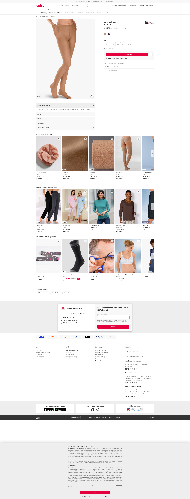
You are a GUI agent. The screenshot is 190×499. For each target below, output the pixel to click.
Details (39, 114)
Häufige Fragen (69, 354)
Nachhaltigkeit (40, 357)
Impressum (97, 417)
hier (119, 456)
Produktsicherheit (42, 123)
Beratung (98, 347)
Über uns (38, 350)
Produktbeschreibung (43, 105)
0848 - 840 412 (131, 383)
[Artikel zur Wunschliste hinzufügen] (151, 54)
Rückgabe (39, 118)
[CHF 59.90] (128, 256)
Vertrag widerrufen (75, 417)
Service (67, 347)
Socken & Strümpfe (50, 16)
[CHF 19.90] (48, 256)
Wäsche (59, 13)
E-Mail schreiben (132, 352)
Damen (39, 10)
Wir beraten (99, 13)
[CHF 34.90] (128, 206)
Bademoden (52, 13)
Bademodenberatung (101, 361)
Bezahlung (68, 352)
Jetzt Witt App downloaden (43, 352)
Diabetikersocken (42, 293)
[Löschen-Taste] (86, 5)
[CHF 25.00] (101, 206)
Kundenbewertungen (43, 127)
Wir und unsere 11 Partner (74, 448)
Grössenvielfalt (99, 359)
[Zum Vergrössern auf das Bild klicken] (92, 95)
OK (95, 492)
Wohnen (50, 10)
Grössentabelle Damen (101, 350)
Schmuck (72, 13)
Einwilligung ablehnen (85, 496)
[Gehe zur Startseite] (40, 6)
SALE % (106, 13)
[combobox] (78, 5)
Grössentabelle (109, 48)
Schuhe (66, 13)
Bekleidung (44, 13)
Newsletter (39, 354)
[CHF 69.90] (128, 153)
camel (105, 36)
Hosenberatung (99, 354)
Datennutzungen (116, 448)
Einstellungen (106, 496)
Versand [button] (124, 28)
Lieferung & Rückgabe (71, 350)
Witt (37, 347)
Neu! (38, 13)
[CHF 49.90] (48, 153)
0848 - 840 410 (131, 369)
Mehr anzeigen (101, 323)
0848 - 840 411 (131, 396)
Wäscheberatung (100, 357)
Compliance (105, 417)
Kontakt (128, 347)
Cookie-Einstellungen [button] (114, 417)
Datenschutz (89, 417)
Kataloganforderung (71, 357)
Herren (45, 10)
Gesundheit (80, 13)
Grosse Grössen (89, 13)
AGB (83, 417)
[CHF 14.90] (101, 256)
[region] (95, 471)
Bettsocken (67, 293)
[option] (105, 34)
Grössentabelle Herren (101, 352)
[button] (36, 17)
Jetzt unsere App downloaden (55, 406)
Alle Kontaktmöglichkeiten (136, 356)
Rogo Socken (55, 293)
